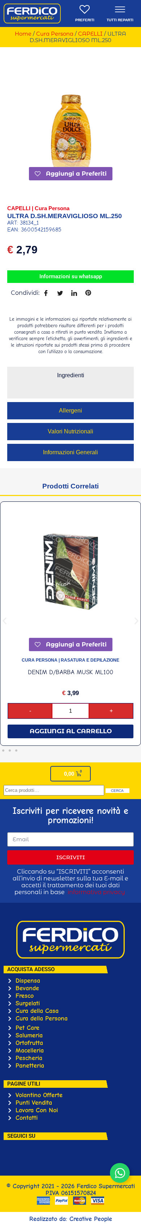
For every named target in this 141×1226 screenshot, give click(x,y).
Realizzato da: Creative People (70, 1219)
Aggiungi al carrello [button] (71, 731)
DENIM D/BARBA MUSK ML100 (70, 672)
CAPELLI (90, 34)
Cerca (117, 791)
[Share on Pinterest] (88, 292)
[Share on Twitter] (59, 292)
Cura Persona (54, 34)
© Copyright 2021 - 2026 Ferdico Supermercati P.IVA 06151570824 (71, 1189)
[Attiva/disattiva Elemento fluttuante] (120, 1173)
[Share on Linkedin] (73, 292)
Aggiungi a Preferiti (75, 173)
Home (23, 34)
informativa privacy (96, 892)
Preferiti (84, 20)
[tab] (70, 375)
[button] (4, 621)
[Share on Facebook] (45, 292)
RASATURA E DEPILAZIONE (90, 660)
